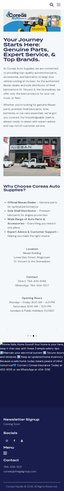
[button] (7, 328)
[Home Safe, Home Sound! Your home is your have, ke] (32, 374)
